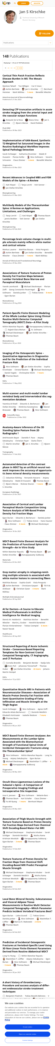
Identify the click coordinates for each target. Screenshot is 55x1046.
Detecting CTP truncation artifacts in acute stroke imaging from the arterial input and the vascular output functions (27, 112)
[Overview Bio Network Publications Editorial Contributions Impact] (27, 43)
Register (37, 3)
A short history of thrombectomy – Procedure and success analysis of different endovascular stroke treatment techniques (26, 987)
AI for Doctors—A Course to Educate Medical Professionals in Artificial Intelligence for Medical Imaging (23, 612)
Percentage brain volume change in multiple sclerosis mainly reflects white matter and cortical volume (27, 242)
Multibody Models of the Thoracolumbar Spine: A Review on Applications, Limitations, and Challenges (26, 208)
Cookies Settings (27, 1040)
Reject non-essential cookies (27, 1034)
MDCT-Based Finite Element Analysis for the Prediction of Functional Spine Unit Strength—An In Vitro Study (26, 544)
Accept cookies (27, 1027)
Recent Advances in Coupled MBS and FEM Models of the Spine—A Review (27, 179)
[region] (27, 1022)
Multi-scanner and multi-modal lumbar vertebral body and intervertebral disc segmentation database (27, 396)
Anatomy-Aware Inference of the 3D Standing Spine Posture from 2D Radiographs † (23, 430)
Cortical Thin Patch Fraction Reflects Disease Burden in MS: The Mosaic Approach (24, 78)
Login (23, 3)
